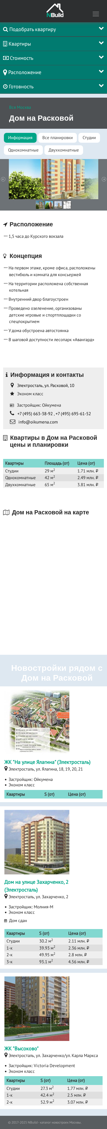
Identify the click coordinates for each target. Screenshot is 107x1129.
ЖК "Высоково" (21, 1048)
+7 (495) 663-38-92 (35, 413)
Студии (89, 137)
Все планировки (57, 137)
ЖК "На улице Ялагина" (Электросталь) (47, 762)
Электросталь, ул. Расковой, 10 (45, 385)
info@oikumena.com (38, 422)
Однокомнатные (23, 150)
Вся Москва (20, 107)
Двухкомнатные (64, 150)
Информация (20, 137)
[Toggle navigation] (96, 14)
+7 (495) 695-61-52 (73, 413)
